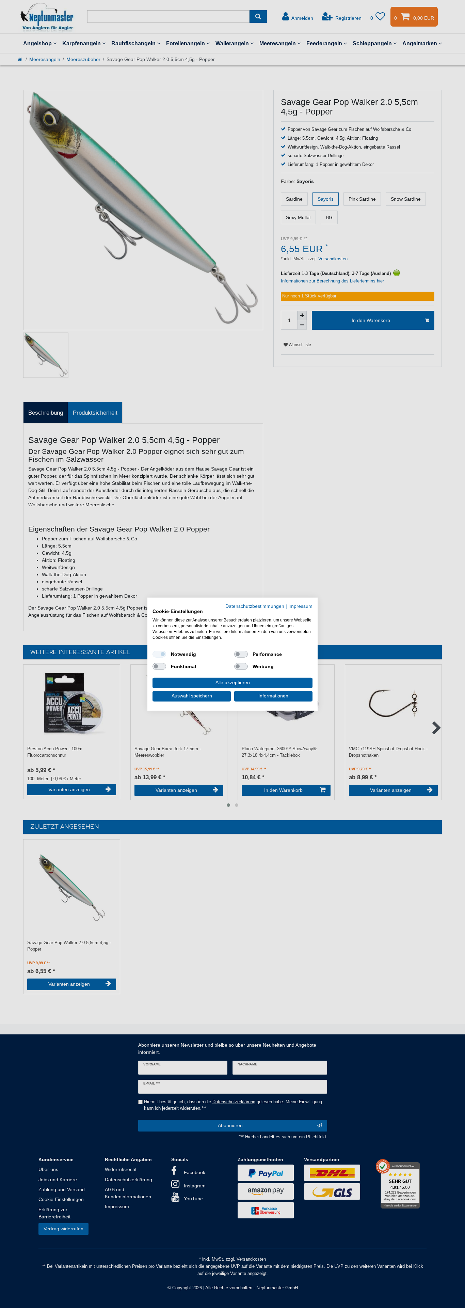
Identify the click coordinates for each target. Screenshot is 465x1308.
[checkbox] (159, 654)
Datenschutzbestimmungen (254, 606)
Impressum (300, 606)
